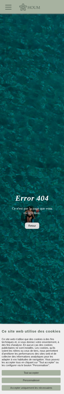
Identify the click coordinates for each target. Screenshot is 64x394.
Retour (32, 225)
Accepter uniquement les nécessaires (31, 387)
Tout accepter (31, 372)
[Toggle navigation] (8, 7)
